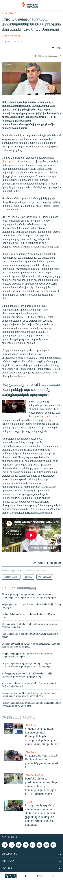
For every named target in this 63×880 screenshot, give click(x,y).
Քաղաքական (9, 13)
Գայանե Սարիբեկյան (12, 35)
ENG (40, 876)
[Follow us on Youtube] (19, 845)
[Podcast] (46, 845)
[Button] (56, 47)
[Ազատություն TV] (25, 876)
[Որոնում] (53, 876)
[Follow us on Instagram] (32, 845)
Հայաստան (30, 725)
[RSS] (39, 845)
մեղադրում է (9, 161)
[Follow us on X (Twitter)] (12, 845)
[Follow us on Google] (53, 845)
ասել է (49, 416)
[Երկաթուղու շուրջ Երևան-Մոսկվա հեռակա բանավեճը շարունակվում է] (13, 755)
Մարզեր (29, 801)
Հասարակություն (34, 775)
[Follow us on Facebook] (5, 845)
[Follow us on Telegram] (25, 845)
